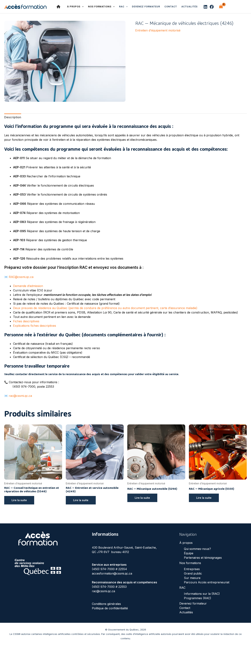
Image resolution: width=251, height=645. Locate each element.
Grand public (193, 573)
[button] (126, 6)
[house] (58, 6)
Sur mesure (192, 578)
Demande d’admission (28, 286)
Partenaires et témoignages (203, 557)
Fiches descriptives (26, 321)
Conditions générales (106, 604)
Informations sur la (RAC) (202, 594)
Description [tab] (12, 117)
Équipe (188, 553)
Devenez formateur (146, 6)
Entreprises (192, 569)
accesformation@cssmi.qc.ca (112, 573)
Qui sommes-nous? (197, 549)
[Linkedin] (205, 7)
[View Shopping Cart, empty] (220, 6)
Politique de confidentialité (110, 608)
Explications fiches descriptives (34, 325)
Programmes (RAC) (197, 598)
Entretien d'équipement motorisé (157, 30)
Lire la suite (19, 500)
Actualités (189, 6)
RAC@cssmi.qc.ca (21, 277)
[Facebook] (212, 7)
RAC (121, 6)
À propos (186, 543)
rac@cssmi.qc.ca (20, 396)
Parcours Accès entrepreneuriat (206, 582)
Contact (170, 6)
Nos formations (190, 563)
